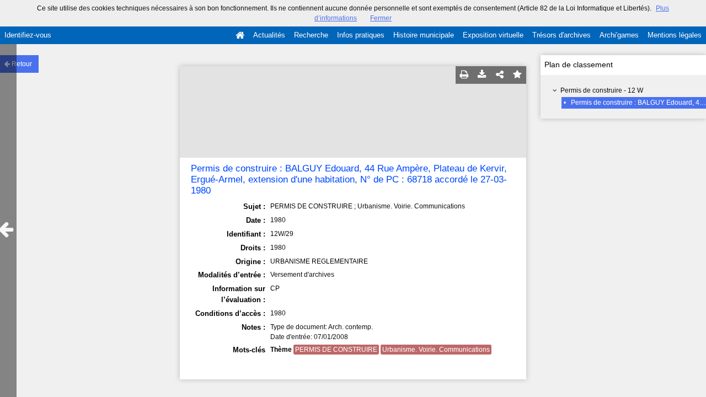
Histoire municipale (423, 35)
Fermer (381, 18)
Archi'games (619, 35)
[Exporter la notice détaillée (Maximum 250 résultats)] (482, 75)
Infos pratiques (360, 35)
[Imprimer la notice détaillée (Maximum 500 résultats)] (464, 75)
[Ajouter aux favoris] (517, 75)
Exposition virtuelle (493, 35)
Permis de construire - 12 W (601, 90)
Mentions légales (675, 35)
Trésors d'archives (561, 35)
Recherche (311, 35)
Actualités (269, 35)
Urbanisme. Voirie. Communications (436, 349)
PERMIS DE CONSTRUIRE (336, 349)
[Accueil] (240, 35)
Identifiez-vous (27, 35)
